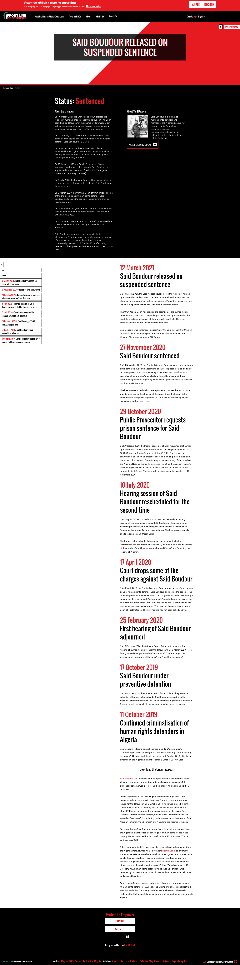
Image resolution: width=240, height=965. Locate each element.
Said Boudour (126, 778)
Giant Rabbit (129, 945)
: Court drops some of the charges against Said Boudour (18, 314)
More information (93, 6)
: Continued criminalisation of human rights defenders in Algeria (21, 340)
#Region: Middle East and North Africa (77, 961)
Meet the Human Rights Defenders (49, 16)
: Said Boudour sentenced (21, 289)
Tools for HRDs (75, 16)
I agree (195, 4)
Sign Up (201, 16)
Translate (233, 27)
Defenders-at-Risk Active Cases (217, 961)
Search (112, 16)
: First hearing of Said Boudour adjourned (18, 323)
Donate (190, 16)
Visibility (100, 16)
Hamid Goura (168, 850)
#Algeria (97, 961)
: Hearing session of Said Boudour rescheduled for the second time (19, 305)
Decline (209, 4)
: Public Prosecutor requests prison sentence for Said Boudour (21, 296)
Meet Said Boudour (140, 144)
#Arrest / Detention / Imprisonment (147, 961)
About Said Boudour (12, 87)
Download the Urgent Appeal (156, 769)
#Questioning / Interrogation (175, 961)
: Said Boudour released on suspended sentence (19, 282)
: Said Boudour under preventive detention (17, 331)
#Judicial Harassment (121, 961)
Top (3, 270)
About (4, 275)
